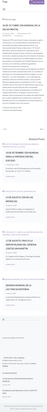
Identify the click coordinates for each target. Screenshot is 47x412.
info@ (4, 360)
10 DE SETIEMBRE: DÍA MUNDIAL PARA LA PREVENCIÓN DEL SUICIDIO (22, 156)
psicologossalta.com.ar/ (14, 360)
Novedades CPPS (25, 33)
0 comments (18, 36)
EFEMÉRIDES (6, 36)
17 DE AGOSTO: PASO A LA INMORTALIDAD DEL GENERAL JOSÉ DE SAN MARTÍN (21, 244)
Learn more (10, 176)
